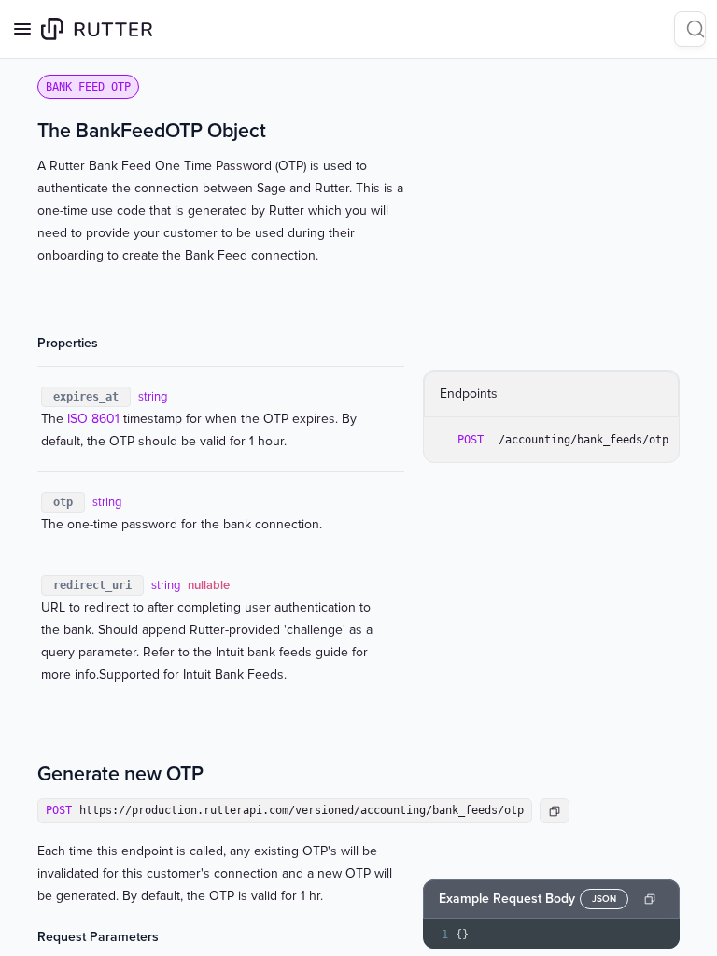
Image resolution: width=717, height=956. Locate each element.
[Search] (690, 29)
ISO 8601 (93, 419)
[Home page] (96, 29)
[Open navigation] (22, 29)
